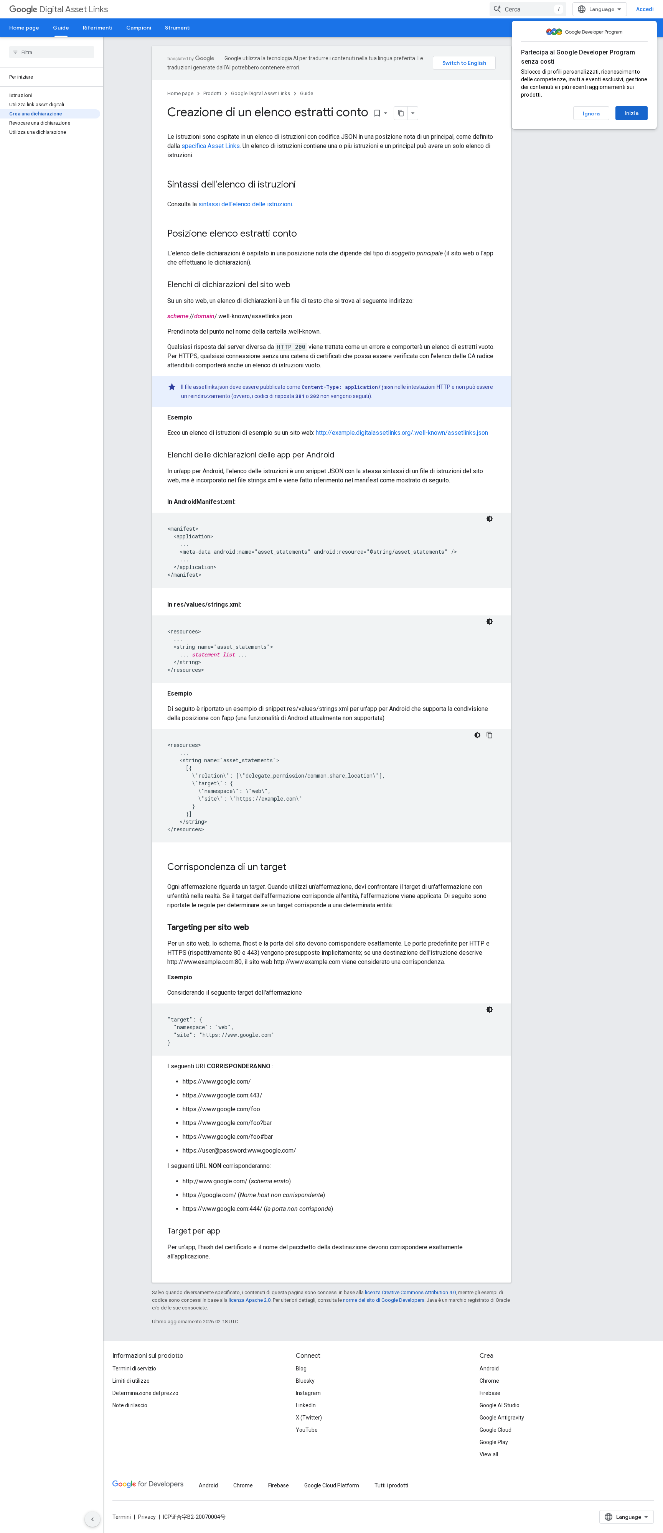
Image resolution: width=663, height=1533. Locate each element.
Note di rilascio (129, 1405)
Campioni (138, 27)
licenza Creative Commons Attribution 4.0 (410, 1292)
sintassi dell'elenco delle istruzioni (245, 204)
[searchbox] (51, 52)
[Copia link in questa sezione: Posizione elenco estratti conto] (304, 234)
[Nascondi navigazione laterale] (92, 1519)
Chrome (489, 1381)
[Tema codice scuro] (489, 519)
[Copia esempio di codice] (489, 735)
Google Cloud (495, 1430)
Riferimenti (97, 27)
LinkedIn (306, 1405)
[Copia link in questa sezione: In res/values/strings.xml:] (249, 604)
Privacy (147, 1517)
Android (489, 1368)
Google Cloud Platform (331, 1485)
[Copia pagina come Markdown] (401, 113)
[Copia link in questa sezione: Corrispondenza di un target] (294, 867)
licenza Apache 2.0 (249, 1300)
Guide (61, 27)
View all (489, 1454)
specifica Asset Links (210, 146)
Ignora (591, 113)
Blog (301, 1368)
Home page (24, 27)
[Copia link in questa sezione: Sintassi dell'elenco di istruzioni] (303, 185)
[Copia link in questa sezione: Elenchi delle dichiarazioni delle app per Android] (342, 455)
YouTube (307, 1430)
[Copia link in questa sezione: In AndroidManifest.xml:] (243, 502)
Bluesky (305, 1381)
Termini (121, 1517)
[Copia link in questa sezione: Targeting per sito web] (256, 928)
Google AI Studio (500, 1405)
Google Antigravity (502, 1418)
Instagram (308, 1393)
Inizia (631, 113)
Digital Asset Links (73, 9)
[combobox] (528, 9)
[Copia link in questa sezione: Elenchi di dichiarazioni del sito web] (298, 285)
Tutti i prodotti (391, 1485)
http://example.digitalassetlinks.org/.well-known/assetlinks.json (402, 432)
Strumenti (178, 27)
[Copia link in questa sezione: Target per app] (228, 1231)
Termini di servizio (134, 1368)
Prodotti (212, 93)
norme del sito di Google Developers (383, 1300)
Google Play (494, 1442)
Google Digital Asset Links (260, 93)
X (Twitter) (309, 1418)
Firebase (490, 1393)
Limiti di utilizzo (131, 1381)
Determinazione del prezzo (145, 1393)
